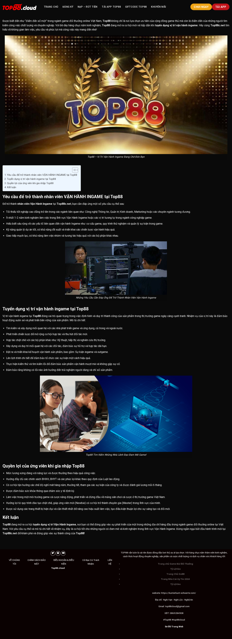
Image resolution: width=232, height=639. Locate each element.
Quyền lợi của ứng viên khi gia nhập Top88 (30, 183)
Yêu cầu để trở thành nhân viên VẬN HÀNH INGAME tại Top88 (42, 174)
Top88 (107, 21)
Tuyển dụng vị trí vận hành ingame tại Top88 (31, 179)
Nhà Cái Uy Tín (176, 579)
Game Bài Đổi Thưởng (181, 563)
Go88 (181, 574)
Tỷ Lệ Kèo (175, 568)
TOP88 (124, 552)
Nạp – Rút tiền (87, 6)
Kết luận (12, 187)
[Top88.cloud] (20, 7)
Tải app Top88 (111, 6)
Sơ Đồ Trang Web (174, 626)
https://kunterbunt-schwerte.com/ (178, 593)
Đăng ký (68, 6)
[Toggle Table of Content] (73, 170)
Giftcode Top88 (136, 6)
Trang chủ (51, 6)
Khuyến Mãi (158, 6)
